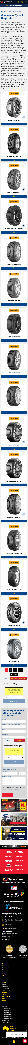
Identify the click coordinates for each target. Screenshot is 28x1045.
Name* (4, 719)
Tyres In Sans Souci (7, 1016)
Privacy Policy (10, 789)
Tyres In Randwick (7, 1012)
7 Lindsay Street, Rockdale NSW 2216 (15, 921)
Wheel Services (6, 990)
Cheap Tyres (5, 1022)
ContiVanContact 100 (14, 589)
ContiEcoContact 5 (14, 300)
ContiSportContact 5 (14, 445)
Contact (4, 994)
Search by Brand (6, 970)
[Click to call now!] (18, 2)
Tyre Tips (4, 974)
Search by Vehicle (7, 966)
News (4, 1000)
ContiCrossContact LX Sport (14, 228)
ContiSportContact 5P (14, 517)
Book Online (6, 996)
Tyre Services (5, 988)
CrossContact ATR (14, 661)
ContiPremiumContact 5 (14, 373)
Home (4, 11)
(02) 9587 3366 (10, 925)
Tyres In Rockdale (6, 1014)
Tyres (3, 964)
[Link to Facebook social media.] (14, 1041)
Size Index (4, 1006)
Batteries (4, 984)
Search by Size (6, 968)
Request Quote (8, 795)
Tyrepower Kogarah (15, 5)
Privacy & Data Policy (11, 1037)
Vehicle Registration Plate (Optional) (9, 770)
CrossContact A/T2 (14, 625)
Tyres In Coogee (6, 1008)
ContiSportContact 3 (14, 409)
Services (4, 982)
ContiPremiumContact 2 (14, 337)
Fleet (3, 998)
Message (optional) (7, 776)
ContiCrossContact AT (14, 156)
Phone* (11, 724)
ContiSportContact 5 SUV (14, 481)
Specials (4, 992)
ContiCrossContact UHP (14, 264)
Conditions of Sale (21, 1037)
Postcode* (5, 734)
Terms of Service (20, 789)
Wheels (4, 976)
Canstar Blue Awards (7, 1018)
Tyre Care (4, 972)
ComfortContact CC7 (14, 120)
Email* (4, 729)
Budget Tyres (5, 1020)
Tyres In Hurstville (6, 1010)
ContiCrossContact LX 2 (14, 192)
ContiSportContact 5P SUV (14, 553)
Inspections (5, 986)
